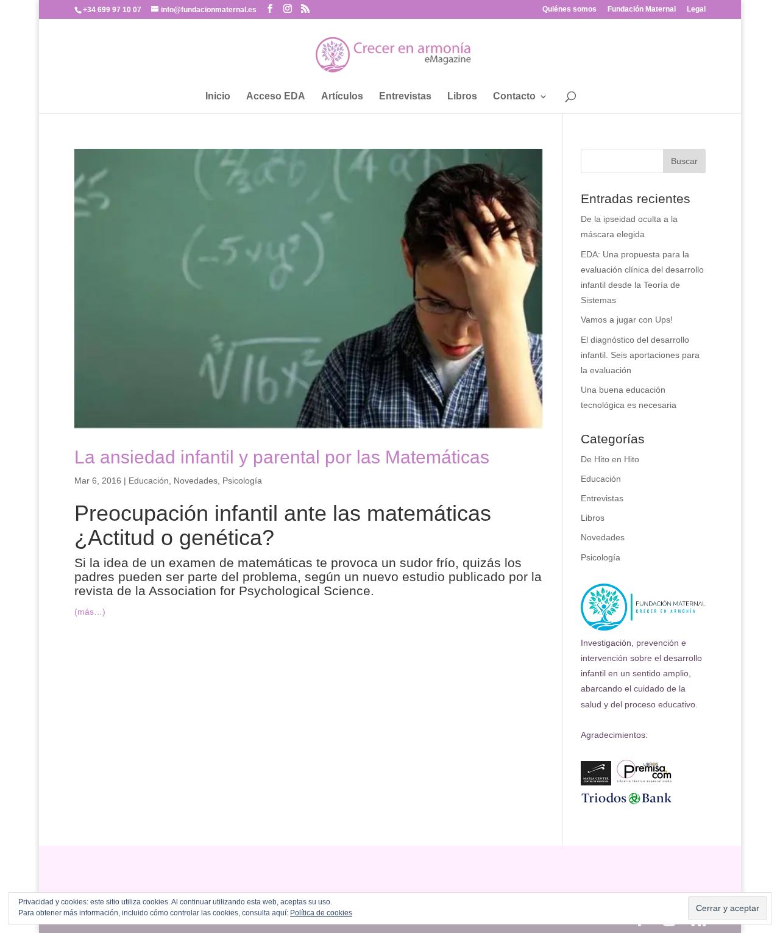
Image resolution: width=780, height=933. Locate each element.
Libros (462, 96)
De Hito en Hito (610, 459)
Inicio (217, 96)
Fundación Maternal (642, 9)
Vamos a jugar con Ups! (627, 319)
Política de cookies (321, 913)
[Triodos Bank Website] (626, 802)
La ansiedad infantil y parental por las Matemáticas (281, 457)
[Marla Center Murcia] (596, 782)
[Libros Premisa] (644, 782)
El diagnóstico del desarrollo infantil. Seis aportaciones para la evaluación (640, 355)
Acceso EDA (275, 96)
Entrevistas (405, 96)
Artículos (342, 96)
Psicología (242, 480)
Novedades (196, 480)
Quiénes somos (569, 9)
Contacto (514, 96)
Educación (149, 480)
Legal (696, 9)
